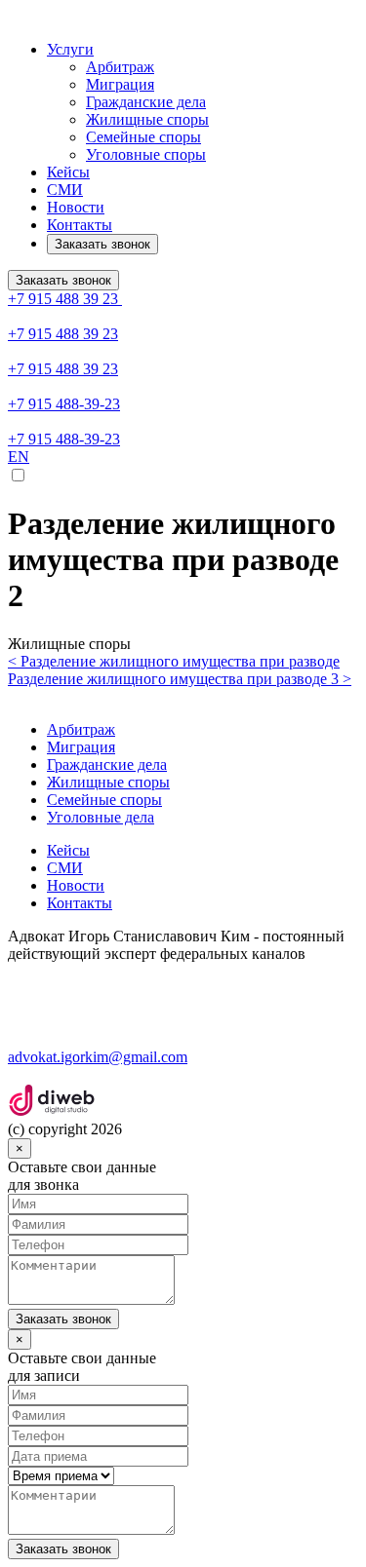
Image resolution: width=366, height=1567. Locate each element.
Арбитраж (120, 66)
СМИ (65, 189)
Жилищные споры (147, 119)
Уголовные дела (100, 817)
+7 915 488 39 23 (65, 298)
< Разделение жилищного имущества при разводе (174, 661)
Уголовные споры (146, 154)
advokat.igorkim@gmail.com (97, 1057)
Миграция (120, 84)
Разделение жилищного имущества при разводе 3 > (179, 678)
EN (18, 456)
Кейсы (68, 172)
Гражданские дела (146, 102)
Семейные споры (143, 137)
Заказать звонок (102, 244)
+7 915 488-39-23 (64, 404)
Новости (75, 207)
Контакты (79, 224)
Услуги (70, 49)
